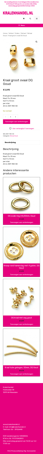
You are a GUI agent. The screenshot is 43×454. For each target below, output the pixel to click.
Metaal (23, 33)
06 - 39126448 (16, 429)
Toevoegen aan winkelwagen (16, 122)
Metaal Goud (14, 136)
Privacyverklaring (17, 451)
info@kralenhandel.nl (17, 427)
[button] (36, 42)
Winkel (11, 33)
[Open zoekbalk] (30, 19)
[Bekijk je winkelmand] (23, 19)
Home (5, 33)
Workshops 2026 (29, 6)
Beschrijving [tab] (10, 142)
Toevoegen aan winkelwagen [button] (21, 222)
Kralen (17, 33)
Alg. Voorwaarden (30, 451)
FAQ (8, 451)
